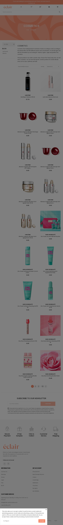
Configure (6, 521)
